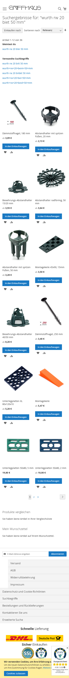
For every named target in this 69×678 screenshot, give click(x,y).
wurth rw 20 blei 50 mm (15, 49)
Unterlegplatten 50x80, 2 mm (50, 467)
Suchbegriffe (10, 598)
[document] (35, 668)
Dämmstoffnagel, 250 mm (49, 334)
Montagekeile (42, 401)
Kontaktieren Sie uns (14, 612)
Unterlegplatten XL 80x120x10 (12, 402)
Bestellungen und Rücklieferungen (23, 605)
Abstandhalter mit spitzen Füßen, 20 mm (49, 135)
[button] (5, 152)
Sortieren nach (32, 30)
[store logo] (25, 7)
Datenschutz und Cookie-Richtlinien (23, 591)
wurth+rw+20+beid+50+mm (17, 82)
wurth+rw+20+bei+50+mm (16, 77)
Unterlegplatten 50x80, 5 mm (18, 467)
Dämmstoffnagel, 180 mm (16, 133)
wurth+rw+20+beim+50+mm (17, 68)
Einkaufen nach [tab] (12, 30)
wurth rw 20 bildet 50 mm (16, 73)
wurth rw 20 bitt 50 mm (15, 63)
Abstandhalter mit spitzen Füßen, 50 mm (16, 269)
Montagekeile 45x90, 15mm (49, 267)
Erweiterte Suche (12, 620)
